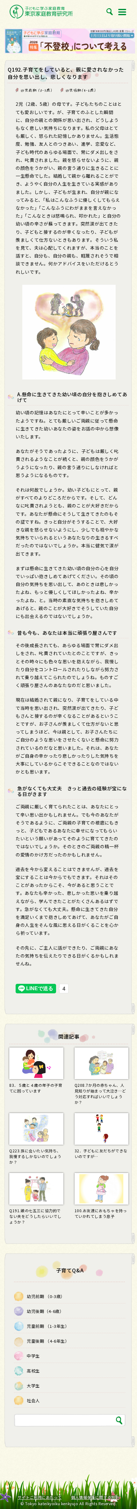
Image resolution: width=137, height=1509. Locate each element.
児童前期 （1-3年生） (48, 1326)
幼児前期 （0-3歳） (36, 90)
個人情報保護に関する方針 (95, 1497)
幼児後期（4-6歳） (81, 90)
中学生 (33, 1356)
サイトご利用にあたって (40, 1497)
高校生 (33, 1371)
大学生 (33, 1386)
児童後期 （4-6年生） (48, 1341)
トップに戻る (125, 1490)
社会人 (33, 1401)
